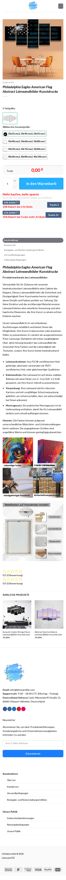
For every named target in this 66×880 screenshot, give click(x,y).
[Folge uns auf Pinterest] (19, 709)
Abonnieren (33, 753)
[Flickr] (23, 709)
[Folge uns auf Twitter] (14, 709)
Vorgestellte (8, 82)
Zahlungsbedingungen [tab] (15, 260)
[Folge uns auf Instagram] (9, 709)
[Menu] (4, 6)
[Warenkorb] (60, 6)
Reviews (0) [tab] (9, 245)
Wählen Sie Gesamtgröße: (16, 127)
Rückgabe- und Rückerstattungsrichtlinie (27, 799)
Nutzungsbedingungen (18, 824)
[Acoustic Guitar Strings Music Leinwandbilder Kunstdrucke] (17, 614)
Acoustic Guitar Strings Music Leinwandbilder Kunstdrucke (16, 633)
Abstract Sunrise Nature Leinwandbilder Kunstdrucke (48, 633)
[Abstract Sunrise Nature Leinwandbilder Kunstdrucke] (49, 614)
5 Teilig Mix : (9, 108)
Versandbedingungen (17, 793)
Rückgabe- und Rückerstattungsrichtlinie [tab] (24, 250)
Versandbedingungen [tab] (14, 255)
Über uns (11, 780)
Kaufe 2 (54, 204)
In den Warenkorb (41, 183)
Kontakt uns (13, 786)
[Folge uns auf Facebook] (5, 709)
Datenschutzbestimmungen (20, 818)
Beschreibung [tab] (11, 240)
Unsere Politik (14, 831)
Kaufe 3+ (53, 214)
